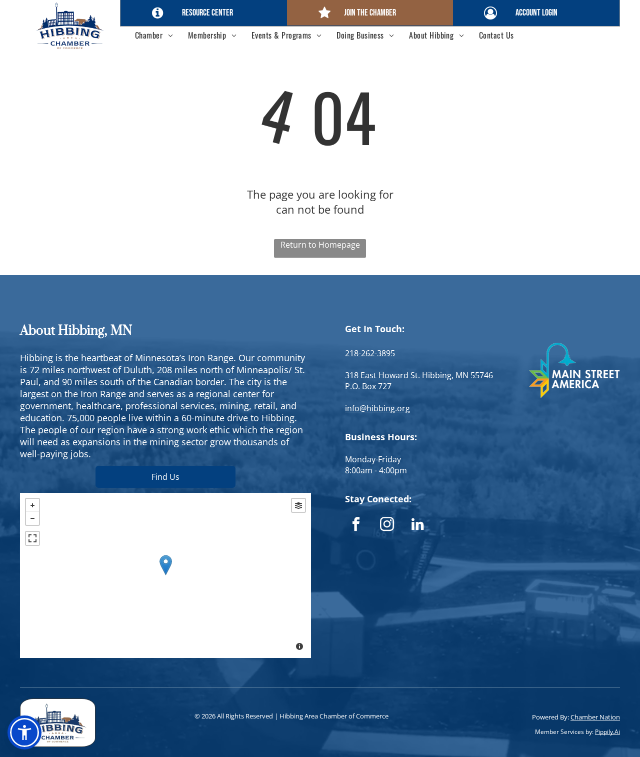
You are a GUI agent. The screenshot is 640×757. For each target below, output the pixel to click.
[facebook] (355, 525)
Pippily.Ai (607, 731)
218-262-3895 (370, 353)
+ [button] (32, 505)
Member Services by (563, 731)
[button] (24, 732)
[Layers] (298, 505)
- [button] (32, 518)
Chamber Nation (595, 716)
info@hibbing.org (377, 408)
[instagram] (387, 525)
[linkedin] (417, 525)
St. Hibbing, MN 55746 (451, 375)
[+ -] (165, 575)
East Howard (384, 375)
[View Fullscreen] (32, 538)
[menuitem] (154, 35)
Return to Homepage (320, 244)
